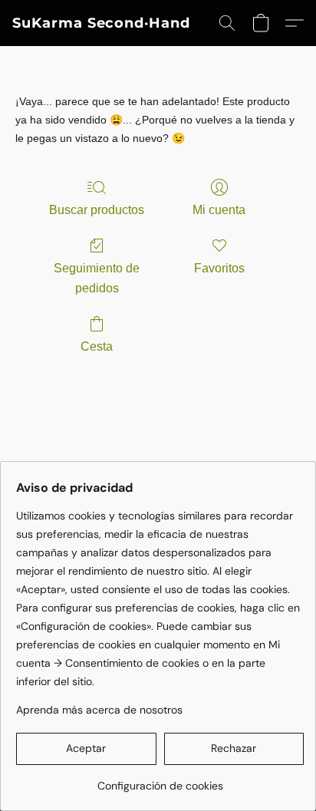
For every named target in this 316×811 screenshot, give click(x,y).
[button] (101, 23)
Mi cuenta (219, 209)
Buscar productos (96, 209)
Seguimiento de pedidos (97, 278)
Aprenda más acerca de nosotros (99, 710)
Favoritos (219, 268)
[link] (160, 780)
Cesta (97, 346)
